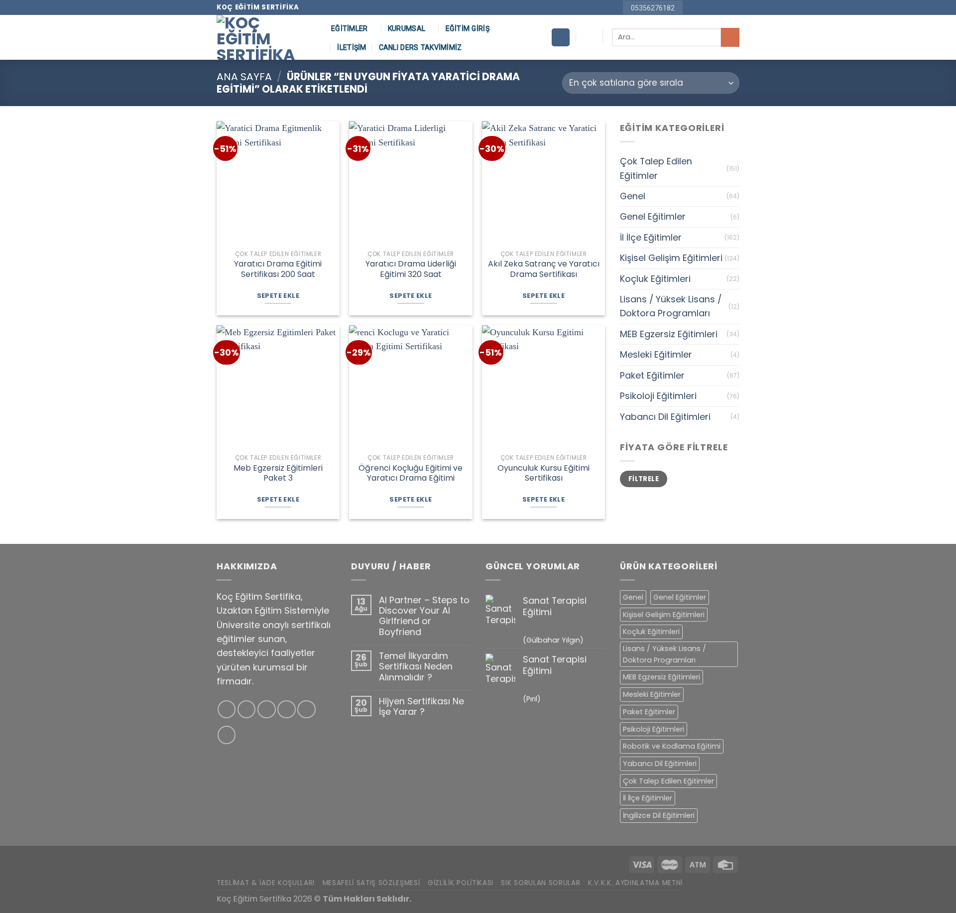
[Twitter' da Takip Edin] (266, 709)
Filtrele (643, 479)
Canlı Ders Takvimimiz (420, 47)
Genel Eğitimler (653, 216)
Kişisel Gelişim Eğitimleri (671, 258)
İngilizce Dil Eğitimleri (659, 815)
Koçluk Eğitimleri (655, 278)
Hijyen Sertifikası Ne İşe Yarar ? (421, 706)
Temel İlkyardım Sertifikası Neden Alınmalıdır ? (416, 666)
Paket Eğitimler (652, 375)
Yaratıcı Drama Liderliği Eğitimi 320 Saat (410, 269)
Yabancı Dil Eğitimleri (665, 416)
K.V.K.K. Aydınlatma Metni (635, 883)
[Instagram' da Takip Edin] (702, 7)
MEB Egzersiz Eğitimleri (668, 334)
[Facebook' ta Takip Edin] (692, 7)
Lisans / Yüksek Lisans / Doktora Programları (670, 306)
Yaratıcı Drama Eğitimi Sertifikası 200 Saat (278, 269)
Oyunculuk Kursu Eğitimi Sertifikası (543, 473)
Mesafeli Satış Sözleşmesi (371, 883)
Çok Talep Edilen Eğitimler (656, 168)
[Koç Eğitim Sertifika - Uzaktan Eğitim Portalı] (266, 37)
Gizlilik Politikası (460, 883)
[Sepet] (561, 37)
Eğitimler (349, 28)
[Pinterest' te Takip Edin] (723, 7)
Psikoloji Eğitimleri (658, 396)
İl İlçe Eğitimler (651, 237)
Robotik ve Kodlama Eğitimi (671, 746)
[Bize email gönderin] (713, 7)
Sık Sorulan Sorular (540, 883)
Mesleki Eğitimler (656, 354)
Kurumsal (406, 28)
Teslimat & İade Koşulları (266, 883)
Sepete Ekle (278, 295)
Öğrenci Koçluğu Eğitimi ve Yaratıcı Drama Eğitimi (410, 473)
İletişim (351, 47)
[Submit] (730, 37)
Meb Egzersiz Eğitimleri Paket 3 (278, 473)
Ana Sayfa (244, 77)
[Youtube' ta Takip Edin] (734, 7)
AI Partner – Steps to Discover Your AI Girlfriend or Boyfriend (424, 616)
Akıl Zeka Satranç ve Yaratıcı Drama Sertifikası (543, 269)
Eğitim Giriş (467, 28)
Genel (632, 196)
